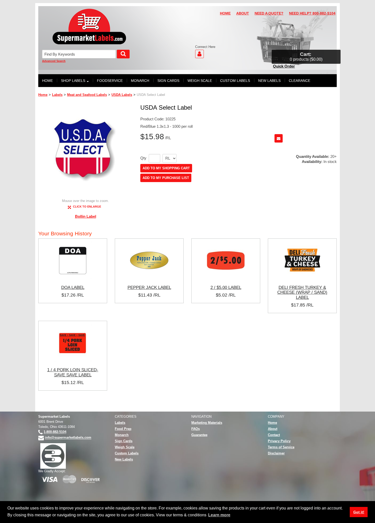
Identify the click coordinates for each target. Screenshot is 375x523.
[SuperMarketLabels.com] (89, 26)
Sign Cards (123, 441)
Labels (57, 95)
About (272, 429)
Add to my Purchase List (166, 178)
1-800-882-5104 (55, 432)
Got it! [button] (358, 512)
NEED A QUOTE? (269, 13)
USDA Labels (121, 95)
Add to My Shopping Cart (166, 168)
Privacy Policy (279, 441)
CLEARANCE (299, 81)
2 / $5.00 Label (225, 287)
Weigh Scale (124, 447)
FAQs (195, 429)
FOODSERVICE (110, 81)
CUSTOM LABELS (235, 81)
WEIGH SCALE (200, 81)
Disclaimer (276, 453)
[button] (306, 57)
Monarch (122, 435)
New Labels (124, 459)
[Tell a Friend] (278, 138)
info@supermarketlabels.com (68, 438)
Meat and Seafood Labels (87, 95)
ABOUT (242, 13)
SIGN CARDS (168, 81)
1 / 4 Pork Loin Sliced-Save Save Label (72, 372)
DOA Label (72, 287)
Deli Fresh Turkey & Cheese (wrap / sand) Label (302, 292)
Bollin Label (85, 216)
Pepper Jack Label (149, 287)
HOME (225, 13)
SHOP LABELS (73, 81)
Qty (143, 158)
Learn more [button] (219, 515)
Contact (274, 435)
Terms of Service (281, 447)
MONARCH (140, 81)
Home (42, 95)
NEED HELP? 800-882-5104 (312, 13)
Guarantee (199, 435)
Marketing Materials (206, 423)
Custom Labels (127, 453)
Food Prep (123, 429)
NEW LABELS (269, 81)
